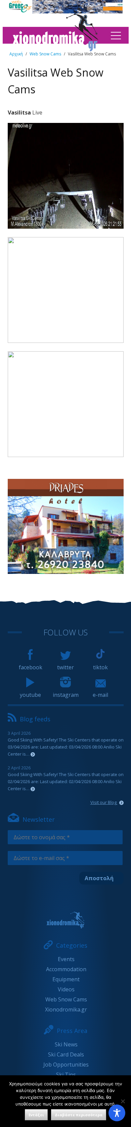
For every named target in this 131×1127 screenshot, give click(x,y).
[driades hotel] (66, 572)
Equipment (66, 979)
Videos (66, 989)
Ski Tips (66, 1074)
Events (66, 959)
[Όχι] (122, 1101)
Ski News (66, 1044)
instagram (66, 694)
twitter (65, 667)
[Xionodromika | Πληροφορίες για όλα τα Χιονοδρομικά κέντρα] (55, 49)
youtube (30, 694)
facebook (30, 667)
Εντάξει (36, 1114)
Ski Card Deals (66, 1054)
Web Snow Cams (45, 54)
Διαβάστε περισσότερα (78, 1114)
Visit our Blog (104, 802)
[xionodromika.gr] (66, 920)
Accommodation (66, 969)
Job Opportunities (66, 1064)
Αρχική (16, 54)
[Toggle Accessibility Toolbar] (117, 1113)
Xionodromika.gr (66, 1009)
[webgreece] (65, 11)
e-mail (100, 694)
